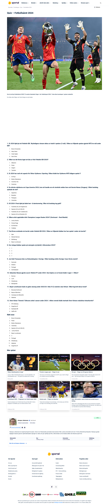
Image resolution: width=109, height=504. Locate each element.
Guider (57, 463)
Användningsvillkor (60, 465)
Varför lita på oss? (12, 468)
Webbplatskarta (59, 479)
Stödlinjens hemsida (58, 502)
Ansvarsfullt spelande (37, 463)
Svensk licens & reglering (37, 473)
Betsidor (33, 3)
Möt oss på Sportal (12, 465)
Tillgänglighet (59, 476)
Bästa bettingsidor (83, 468)
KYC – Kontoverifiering (61, 471)
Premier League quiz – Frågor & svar (49, 372)
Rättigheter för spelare (37, 471)
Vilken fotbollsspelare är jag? (15, 372)
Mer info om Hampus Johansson (17, 443)
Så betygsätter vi (12, 473)
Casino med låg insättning (85, 479)
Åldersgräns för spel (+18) (38, 465)
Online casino (73, 3)
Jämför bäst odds (44, 3)
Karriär (9, 479)
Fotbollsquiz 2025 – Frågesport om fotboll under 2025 (22, 399)
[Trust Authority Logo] (38, 495)
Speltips (64, 3)
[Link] (22, 362)
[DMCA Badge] (25, 495)
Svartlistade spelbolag (37, 476)
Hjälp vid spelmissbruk (37, 468)
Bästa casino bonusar (84, 465)
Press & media (59, 473)
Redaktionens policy (12, 471)
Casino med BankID (83, 476)
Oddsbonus (24, 3)
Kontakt (10, 476)
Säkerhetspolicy (59, 468)
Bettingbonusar (83, 471)
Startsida (10, 7)
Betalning (55, 3)
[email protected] (15, 427)
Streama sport (85, 3)
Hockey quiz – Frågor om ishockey (49, 399)
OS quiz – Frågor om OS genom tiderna (82, 372)
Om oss (10, 463)
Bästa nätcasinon (83, 463)
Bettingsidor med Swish (84, 473)
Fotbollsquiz (16, 7)
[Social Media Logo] (51, 486)
